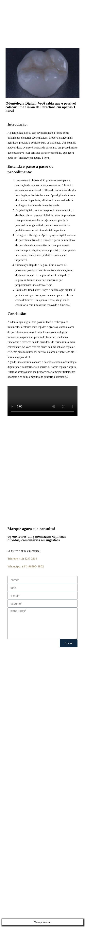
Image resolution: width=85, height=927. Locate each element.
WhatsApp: (26, 566)
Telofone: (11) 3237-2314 (22, 558)
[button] (42, 448)
